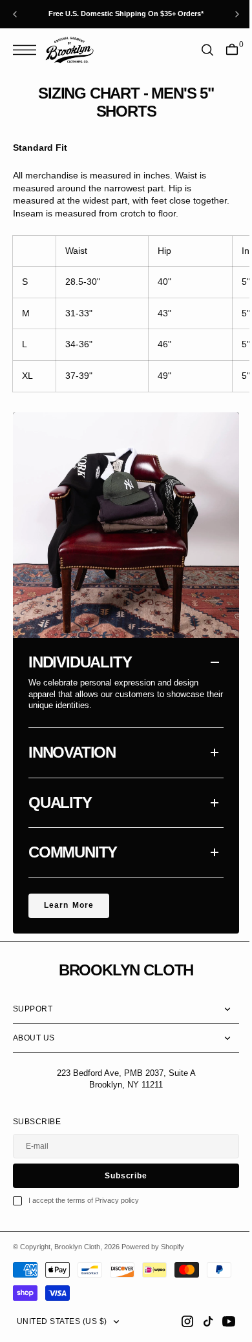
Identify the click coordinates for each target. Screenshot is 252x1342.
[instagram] (177, 1321)
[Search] (198, 50)
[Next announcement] (237, 14)
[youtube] (219, 1321)
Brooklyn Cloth (77, 1247)
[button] (28, 49)
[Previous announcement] (14, 14)
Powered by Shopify (152, 1247)
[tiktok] (198, 1321)
